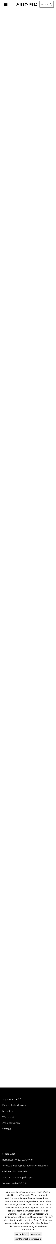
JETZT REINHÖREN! (17, 1019)
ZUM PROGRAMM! (16, 559)
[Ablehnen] (52, 1216)
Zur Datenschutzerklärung (28, 1239)
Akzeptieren (21, 1234)
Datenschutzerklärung (14, 1105)
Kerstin (18, 84)
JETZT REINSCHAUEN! (18, 700)
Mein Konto (8, 1111)
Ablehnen (36, 1234)
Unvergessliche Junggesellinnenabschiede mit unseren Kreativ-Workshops (23, 919)
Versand (6, 1128)
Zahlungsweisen (11, 1122)
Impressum (8, 1099)
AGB (18, 1099)
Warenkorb (8, 1116)
